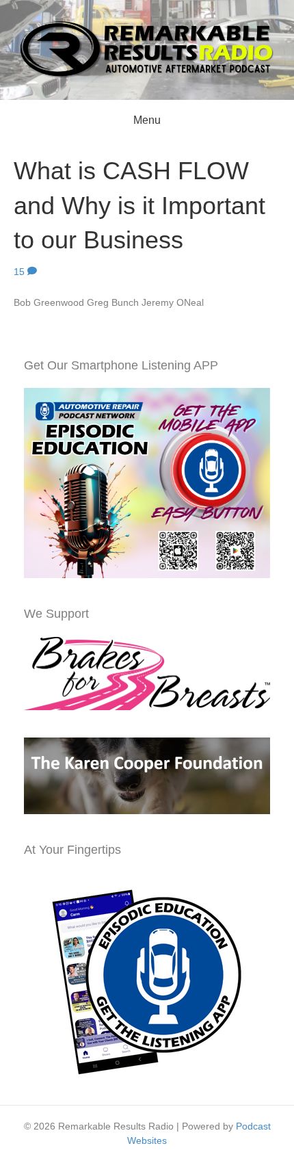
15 (20, 271)
